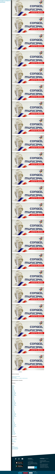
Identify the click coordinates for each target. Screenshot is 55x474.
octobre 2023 (13, 415)
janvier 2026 (13, 391)
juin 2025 (12, 398)
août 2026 (12, 385)
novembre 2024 (13, 403)
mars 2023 (12, 421)
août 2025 (12, 396)
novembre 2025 (13, 393)
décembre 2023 (13, 413)
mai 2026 (12, 388)
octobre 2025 (13, 394)
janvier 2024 (13, 412)
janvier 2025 (13, 401)
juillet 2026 (12, 386)
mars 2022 (12, 430)
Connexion (12, 446)
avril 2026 (12, 389)
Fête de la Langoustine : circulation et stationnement (19, 378)
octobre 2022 (13, 425)
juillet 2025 (12, 397)
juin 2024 (12, 408)
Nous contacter (31, 467)
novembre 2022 (13, 424)
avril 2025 (12, 399)
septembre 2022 (13, 426)
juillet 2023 (12, 418)
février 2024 (13, 411)
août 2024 (12, 406)
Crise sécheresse (13, 377)
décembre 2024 (13, 402)
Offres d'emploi (13, 441)
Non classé (12, 440)
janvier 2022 (13, 432)
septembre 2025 (13, 395)
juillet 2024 (12, 407)
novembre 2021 (13, 433)
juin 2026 (12, 387)
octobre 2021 (13, 434)
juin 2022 (12, 428)
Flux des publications (14, 447)
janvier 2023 (13, 423)
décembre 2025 (13, 392)
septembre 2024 (13, 405)
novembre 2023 (13, 414)
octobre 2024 (13, 404)
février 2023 (13, 422)
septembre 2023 (13, 416)
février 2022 (13, 431)
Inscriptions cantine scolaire (15, 376)
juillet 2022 (12, 427)
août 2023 (12, 417)
